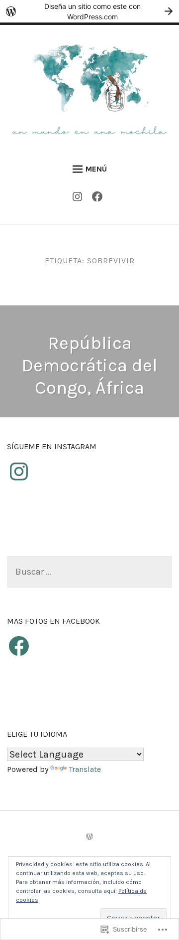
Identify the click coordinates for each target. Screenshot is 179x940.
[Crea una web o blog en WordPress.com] (89, 837)
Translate (85, 769)
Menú (96, 169)
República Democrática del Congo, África (89, 365)
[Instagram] (80, 199)
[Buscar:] (89, 572)
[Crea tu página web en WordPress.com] (89, 11)
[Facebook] (99, 199)
